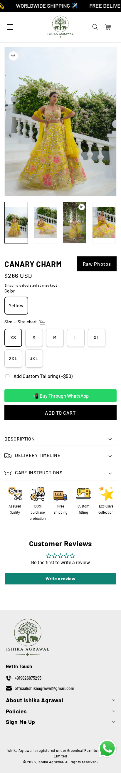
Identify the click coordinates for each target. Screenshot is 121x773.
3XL (34, 358)
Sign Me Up (20, 721)
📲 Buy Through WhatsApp (61, 396)
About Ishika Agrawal (34, 700)
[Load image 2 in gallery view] (45, 222)
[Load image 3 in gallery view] (104, 222)
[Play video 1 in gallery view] (74, 222)
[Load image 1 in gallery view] (16, 222)
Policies (16, 711)
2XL (13, 358)
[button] (95, 27)
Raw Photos (97, 264)
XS (13, 337)
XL (97, 337)
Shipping (11, 285)
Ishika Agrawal (50, 762)
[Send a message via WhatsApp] (107, 748)
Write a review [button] (60, 578)
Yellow (16, 305)
